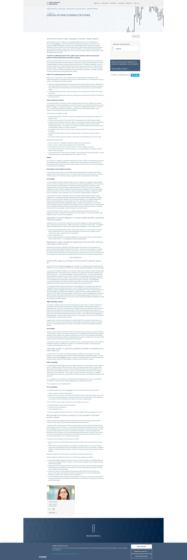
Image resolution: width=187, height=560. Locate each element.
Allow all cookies (141, 546)
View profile (52, 512)
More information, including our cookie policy (64, 553)
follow (136, 75)
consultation (57, 43)
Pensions (118, 48)
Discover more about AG (92, 535)
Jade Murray (53, 502)
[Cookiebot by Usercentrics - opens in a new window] (42, 557)
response (67, 266)
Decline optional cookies (141, 556)
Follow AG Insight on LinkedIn (119, 68)
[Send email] (53, 509)
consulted (69, 390)
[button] (97, 3)
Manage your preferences (140, 551)
